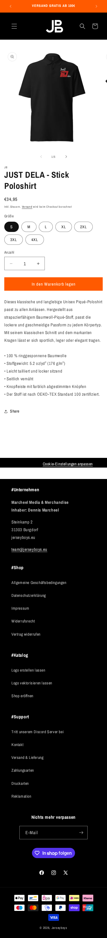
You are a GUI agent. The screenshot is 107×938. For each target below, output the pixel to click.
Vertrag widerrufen (26, 634)
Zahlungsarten (22, 770)
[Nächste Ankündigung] (96, 6)
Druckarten (20, 783)
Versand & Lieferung (27, 757)
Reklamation (21, 796)
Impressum (20, 608)
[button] (14, 26)
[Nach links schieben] (41, 156)
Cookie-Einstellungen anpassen (68, 463)
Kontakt (17, 744)
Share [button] (14, 411)
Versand (27, 207)
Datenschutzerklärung (28, 595)
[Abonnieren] (81, 832)
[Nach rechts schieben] (66, 156)
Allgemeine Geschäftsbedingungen (38, 582)
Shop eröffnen (22, 695)
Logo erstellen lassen (28, 670)
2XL (83, 226)
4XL (34, 239)
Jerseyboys (59, 928)
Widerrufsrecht (23, 621)
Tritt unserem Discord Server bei (37, 731)
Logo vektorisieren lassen (31, 683)
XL (63, 226)
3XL (13, 239)
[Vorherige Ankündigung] (10, 6)
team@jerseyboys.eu (29, 549)
